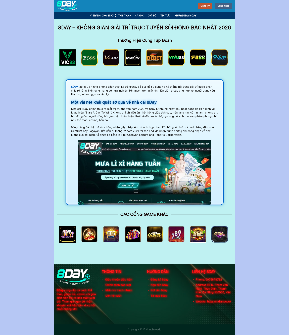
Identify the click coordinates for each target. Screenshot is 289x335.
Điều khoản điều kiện (118, 279)
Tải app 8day (159, 295)
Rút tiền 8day (159, 290)
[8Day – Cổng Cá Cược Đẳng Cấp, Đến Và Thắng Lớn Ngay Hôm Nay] (67, 6)
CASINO (139, 15)
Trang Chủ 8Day (103, 15)
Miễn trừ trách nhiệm (118, 290)
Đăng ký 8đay (159, 279)
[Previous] (64, 58)
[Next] (225, 58)
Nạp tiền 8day (159, 285)
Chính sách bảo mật (118, 285)
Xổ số (152, 15)
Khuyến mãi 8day (185, 15)
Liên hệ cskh (113, 295)
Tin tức (165, 15)
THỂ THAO (124, 15)
